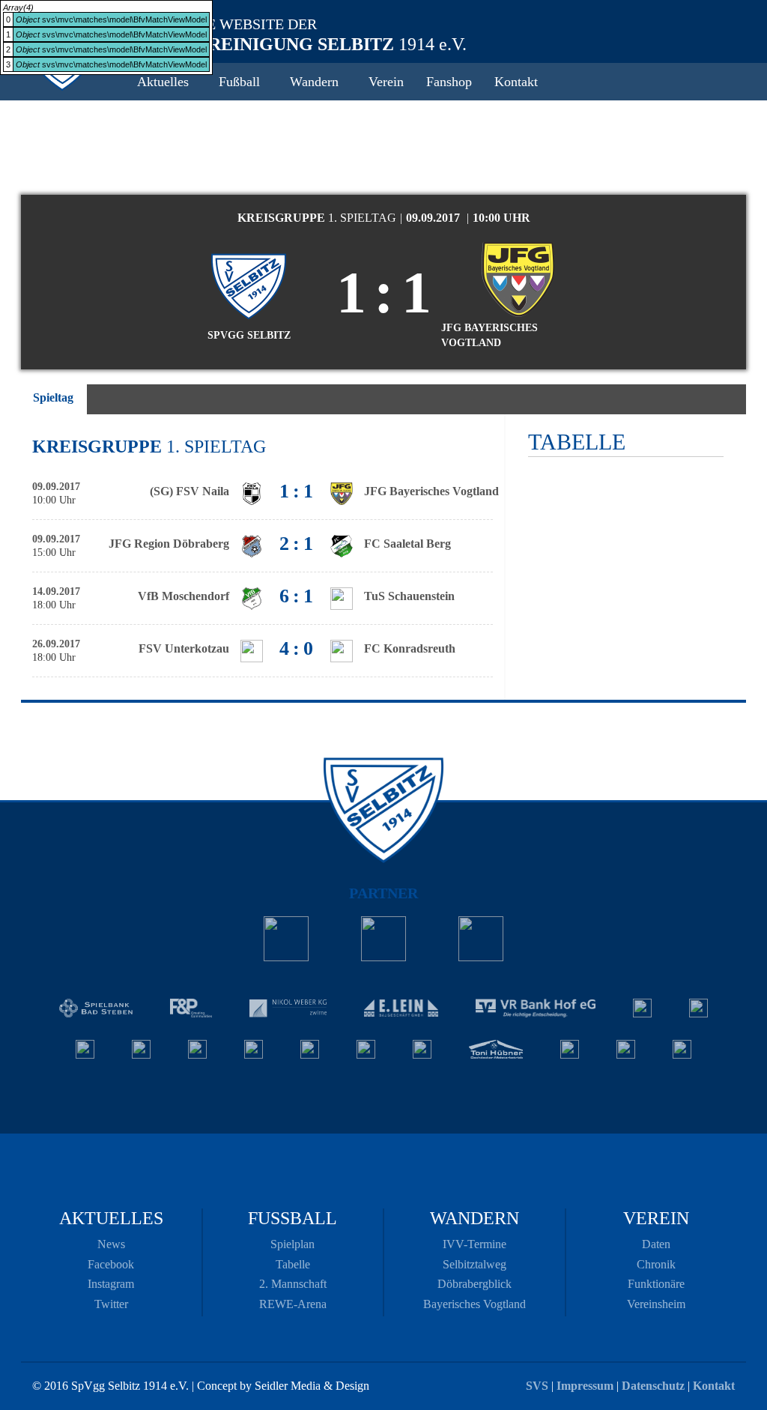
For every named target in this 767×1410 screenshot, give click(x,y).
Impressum (585, 1385)
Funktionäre (656, 1283)
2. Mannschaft (293, 1283)
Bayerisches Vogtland (474, 1304)
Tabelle (293, 1264)
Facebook (111, 1264)
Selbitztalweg (474, 1264)
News (111, 1244)
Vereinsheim (656, 1304)
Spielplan (292, 1244)
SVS (537, 1385)
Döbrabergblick (474, 1283)
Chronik (656, 1264)
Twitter (111, 1304)
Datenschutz (653, 1385)
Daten (656, 1244)
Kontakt (714, 1385)
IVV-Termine (474, 1244)
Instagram (111, 1283)
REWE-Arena (293, 1304)
